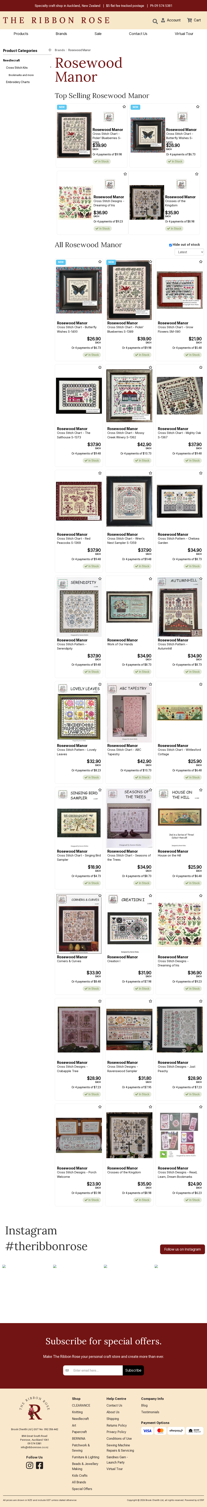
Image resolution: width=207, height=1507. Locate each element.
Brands (61, 34)
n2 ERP (200, 1500)
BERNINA (78, 1439)
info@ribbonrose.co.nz (34, 1447)
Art (74, 1425)
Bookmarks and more (21, 75)
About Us (113, 1412)
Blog (144, 1405)
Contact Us (138, 34)
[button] (171, 20)
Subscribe (133, 1370)
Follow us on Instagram (182, 1249)
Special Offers (82, 1489)
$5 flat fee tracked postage (125, 6)
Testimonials (150, 1412)
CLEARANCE (81, 1405)
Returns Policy (117, 1425)
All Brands (79, 1482)
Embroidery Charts (18, 82)
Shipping (113, 1419)
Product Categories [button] (20, 51)
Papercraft (79, 1432)
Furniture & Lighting (85, 1457)
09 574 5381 (163, 6)
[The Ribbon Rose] (43, 20)
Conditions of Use (119, 1439)
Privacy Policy (116, 1432)
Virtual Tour (184, 34)
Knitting (77, 1412)
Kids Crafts (80, 1475)
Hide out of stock (186, 245)
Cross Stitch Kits (17, 67)
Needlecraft (11, 60)
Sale (98, 34)
